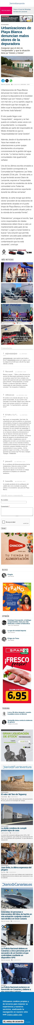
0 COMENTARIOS (14, 796)
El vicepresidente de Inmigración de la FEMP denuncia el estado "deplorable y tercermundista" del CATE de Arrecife (17, 339)
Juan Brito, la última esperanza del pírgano (16, 868)
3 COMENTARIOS (15, 832)
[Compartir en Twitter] (7, 82)
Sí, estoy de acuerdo (13, 1021)
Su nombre (4, 500)
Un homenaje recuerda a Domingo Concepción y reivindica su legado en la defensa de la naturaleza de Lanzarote (17, 276)
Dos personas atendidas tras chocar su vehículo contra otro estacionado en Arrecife (15, 298)
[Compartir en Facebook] (3, 82)
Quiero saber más (14, 1014)
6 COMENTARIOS (17, 84)
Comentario (5, 506)
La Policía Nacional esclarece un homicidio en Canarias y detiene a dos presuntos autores (16, 989)
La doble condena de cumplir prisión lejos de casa (14, 829)
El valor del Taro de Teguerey (13, 794)
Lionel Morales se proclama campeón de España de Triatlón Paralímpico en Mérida (16, 319)
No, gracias (28, 1022)
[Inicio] (16, 3)
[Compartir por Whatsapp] (11, 82)
